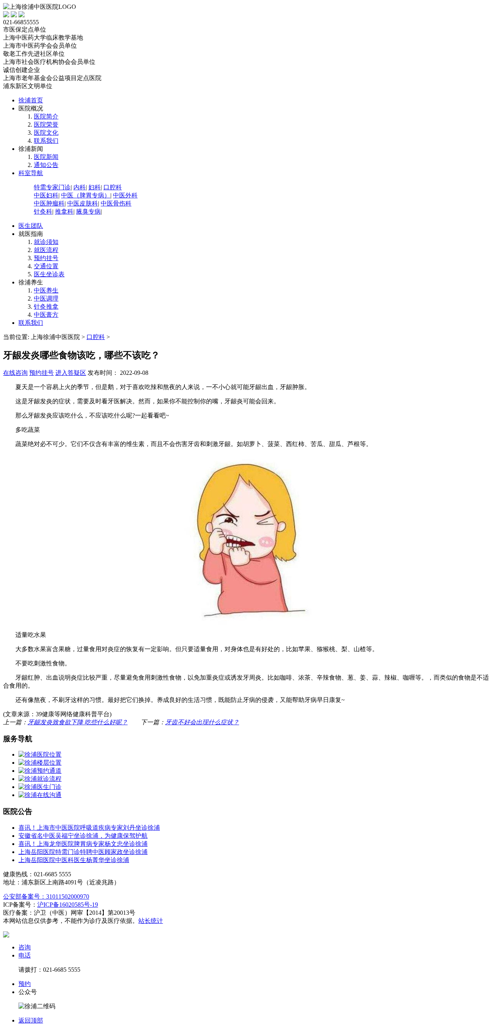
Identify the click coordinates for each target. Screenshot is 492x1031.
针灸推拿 (46, 306)
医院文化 (46, 132)
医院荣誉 (46, 124)
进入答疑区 (70, 372)
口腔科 (112, 187)
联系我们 (46, 140)
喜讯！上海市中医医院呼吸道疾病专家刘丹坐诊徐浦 (89, 827)
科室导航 (30, 173)
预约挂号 (46, 258)
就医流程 (46, 250)
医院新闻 (46, 157)
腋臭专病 (88, 211)
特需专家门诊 (52, 187)
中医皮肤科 (82, 203)
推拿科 (64, 211)
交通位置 (46, 266)
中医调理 (46, 298)
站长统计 (150, 920)
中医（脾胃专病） (85, 195)
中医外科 (125, 195)
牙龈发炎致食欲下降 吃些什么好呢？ (78, 722)
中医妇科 (46, 195)
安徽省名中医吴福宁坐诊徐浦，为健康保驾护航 (83, 835)
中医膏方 (46, 314)
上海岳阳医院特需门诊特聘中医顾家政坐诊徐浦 (83, 852)
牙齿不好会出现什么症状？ (202, 722)
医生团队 (30, 225)
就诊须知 (46, 242)
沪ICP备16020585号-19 (67, 904)
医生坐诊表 (49, 274)
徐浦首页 (30, 100)
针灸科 (43, 211)
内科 (79, 187)
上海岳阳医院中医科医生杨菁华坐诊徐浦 (73, 860)
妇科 (94, 187)
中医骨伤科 (116, 203)
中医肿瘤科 (49, 203)
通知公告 (46, 165)
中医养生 (46, 290)
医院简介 (46, 116)
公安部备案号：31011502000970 (46, 896)
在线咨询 (15, 372)
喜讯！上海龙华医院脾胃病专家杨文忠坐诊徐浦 (83, 844)
